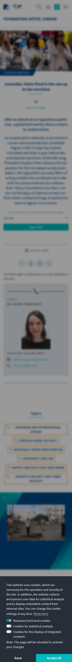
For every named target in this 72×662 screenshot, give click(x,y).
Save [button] (18, 658)
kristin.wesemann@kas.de (30, 359)
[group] (36, 531)
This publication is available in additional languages (36, 212)
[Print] (30, 263)
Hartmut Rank (36, 108)
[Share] (48, 263)
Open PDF (36, 227)
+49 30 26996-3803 (25, 366)
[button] (4, 498)
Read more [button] (41, 614)
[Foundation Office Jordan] (17, 7)
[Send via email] (39, 263)
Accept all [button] (54, 658)
